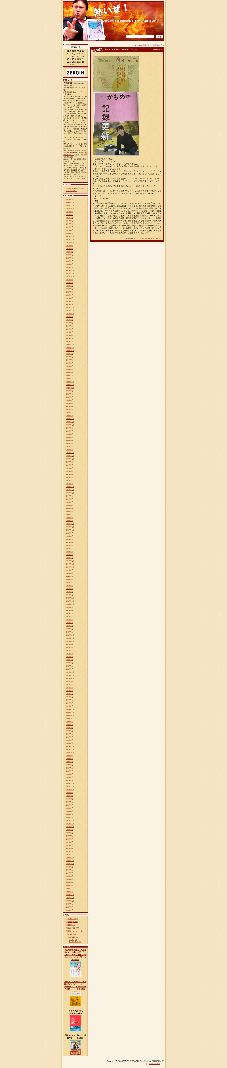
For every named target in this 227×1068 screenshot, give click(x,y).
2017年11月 (70, 456)
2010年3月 (69, 737)
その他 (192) (73, 940)
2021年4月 (69, 332)
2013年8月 (69, 610)
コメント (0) (145, 238)
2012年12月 (70, 635)
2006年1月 (69, 891)
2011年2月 (69, 703)
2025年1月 (69, 199)
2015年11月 (70, 527)
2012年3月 (69, 663)
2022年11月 (70, 273)
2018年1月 (69, 449)
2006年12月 (70, 857)
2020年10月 (70, 351)
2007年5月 (69, 842)
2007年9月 (69, 830)
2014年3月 (69, 589)
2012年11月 (70, 638)
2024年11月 (70, 205)
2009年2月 (69, 777)
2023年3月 (69, 264)
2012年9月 (69, 644)
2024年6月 (69, 221)
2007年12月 (70, 820)
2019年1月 (69, 415)
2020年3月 (69, 372)
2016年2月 (69, 517)
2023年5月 (69, 258)
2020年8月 (69, 357)
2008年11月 (70, 786)
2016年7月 (69, 502)
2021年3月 (69, 335)
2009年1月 (69, 780)
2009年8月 (69, 759)
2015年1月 (69, 558)
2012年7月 (69, 650)
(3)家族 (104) (70, 925)
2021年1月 (69, 341)
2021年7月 (69, 323)
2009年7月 (69, 762)
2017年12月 (70, 453)
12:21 (138, 238)
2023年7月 (69, 252)
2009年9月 (69, 755)
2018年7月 (69, 431)
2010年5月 (69, 731)
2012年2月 (69, 666)
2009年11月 (70, 749)
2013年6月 (69, 616)
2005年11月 (70, 898)
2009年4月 (69, 771)
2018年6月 (69, 434)
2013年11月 (70, 601)
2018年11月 (70, 422)
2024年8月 (69, 215)
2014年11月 (70, 564)
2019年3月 (69, 409)
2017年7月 (69, 465)
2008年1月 (69, 817)
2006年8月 (69, 870)
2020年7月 (69, 360)
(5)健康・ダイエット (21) (74, 931)
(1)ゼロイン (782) (72, 918)
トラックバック (156, 238)
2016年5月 (69, 508)
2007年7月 (69, 836)
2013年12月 (70, 598)
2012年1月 (69, 669)
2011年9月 (69, 681)
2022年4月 (69, 295)
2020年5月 (69, 366)
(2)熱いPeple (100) (72, 922)
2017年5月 (69, 471)
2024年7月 (69, 218)
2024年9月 (69, 211)
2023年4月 (69, 261)
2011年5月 (69, 694)
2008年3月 (69, 811)
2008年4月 (69, 808)
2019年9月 (69, 391)
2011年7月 (69, 687)
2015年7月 (69, 539)
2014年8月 (69, 573)
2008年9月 (69, 793)
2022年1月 (69, 304)
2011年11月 (70, 675)
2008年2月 (69, 814)
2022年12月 (70, 270)
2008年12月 (70, 783)
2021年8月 (69, 320)
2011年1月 (69, 706)
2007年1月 (69, 854)
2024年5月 (69, 224)
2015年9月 (69, 533)
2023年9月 (69, 245)
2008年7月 (69, 799)
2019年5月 (69, 403)
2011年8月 (69, 684)
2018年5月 (69, 437)
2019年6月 (69, 400)
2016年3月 (69, 514)
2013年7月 (69, 613)
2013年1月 (69, 632)
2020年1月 (69, 378)
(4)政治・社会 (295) (72, 928)
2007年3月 (69, 848)
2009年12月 (70, 746)
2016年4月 (69, 511)
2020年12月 (70, 344)
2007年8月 (69, 833)
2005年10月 (70, 901)
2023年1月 (69, 267)
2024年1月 (69, 233)
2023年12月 (70, 236)
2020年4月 (69, 369)
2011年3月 (69, 700)
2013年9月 (69, 607)
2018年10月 (70, 425)
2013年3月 (69, 626)
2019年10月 (70, 388)
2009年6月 (69, 765)
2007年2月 (69, 851)
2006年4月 (69, 882)
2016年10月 (70, 493)
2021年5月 (69, 329)
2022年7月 (69, 286)
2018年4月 (69, 440)
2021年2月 (69, 338)
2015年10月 (70, 530)
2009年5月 (69, 768)
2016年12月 (70, 487)
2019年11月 (70, 385)
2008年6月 (69, 802)
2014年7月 (69, 576)
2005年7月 (69, 910)
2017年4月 (69, 474)
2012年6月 (69, 653)
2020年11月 (70, 347)
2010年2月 (69, 740)
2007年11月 (70, 823)
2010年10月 (70, 715)
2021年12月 (70, 307)
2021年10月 (70, 313)
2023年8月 (69, 249)
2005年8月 (69, 907)
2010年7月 (69, 725)
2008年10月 (70, 789)
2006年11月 (70, 861)
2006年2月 (69, 888)
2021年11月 (70, 310)
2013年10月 (70, 604)
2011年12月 (70, 672)
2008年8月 (69, 796)
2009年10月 (70, 752)
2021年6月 (69, 326)
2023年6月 (69, 255)
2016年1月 (69, 521)
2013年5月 (69, 619)
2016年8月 (69, 499)
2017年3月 (69, 477)
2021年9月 (69, 317)
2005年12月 (70, 895)
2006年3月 (69, 885)
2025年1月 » (159, 45)
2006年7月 (69, 873)
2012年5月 (69, 657)
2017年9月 (69, 462)
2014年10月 (70, 567)
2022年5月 (69, 292)
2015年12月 (70, 524)
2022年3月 (69, 298)
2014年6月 (69, 579)
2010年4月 (69, 734)
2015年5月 (69, 545)
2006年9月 (69, 867)
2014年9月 (69, 570)
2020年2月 (69, 375)
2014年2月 (69, 592)
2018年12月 (70, 419)
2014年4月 (69, 585)
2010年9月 (69, 718)
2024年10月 (70, 208)
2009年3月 (69, 774)
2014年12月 (70, 561)
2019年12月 (70, 381)
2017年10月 (70, 459)
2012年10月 (70, 641)
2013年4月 (69, 623)
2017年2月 (69, 480)
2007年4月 (69, 845)
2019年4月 (69, 406)
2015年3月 (69, 551)
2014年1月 (69, 595)
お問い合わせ (154, 1064)
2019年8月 (69, 394)
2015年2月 (69, 555)
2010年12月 (70, 709)
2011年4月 (69, 697)
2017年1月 (69, 483)
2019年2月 (69, 412)
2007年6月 (69, 839)
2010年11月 (70, 712)
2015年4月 (69, 548)
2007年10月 (70, 827)
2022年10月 (70, 276)
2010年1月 (69, 743)
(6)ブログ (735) (71, 934)
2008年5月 (69, 805)
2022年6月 (69, 289)
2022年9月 (69, 279)
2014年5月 (69, 582)
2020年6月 (69, 363)
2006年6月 (69, 876)
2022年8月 (69, 283)
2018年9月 (69, 428)
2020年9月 (69, 354)
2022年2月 (69, 301)
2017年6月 (69, 468)
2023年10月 (70, 242)
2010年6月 (69, 728)
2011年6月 (69, 691)
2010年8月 (69, 721)
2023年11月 (70, 239)
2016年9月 (69, 496)
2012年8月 (69, 647)
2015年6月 (69, 542)
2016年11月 (70, 490)
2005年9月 (69, 904)
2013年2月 (69, 629)
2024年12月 (70, 202)
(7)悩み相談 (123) (72, 937)
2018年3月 (69, 443)
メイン (150, 45)
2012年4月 (69, 660)
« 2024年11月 (140, 45)
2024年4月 (69, 227)
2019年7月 (69, 397)
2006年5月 (69, 879)
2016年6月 (69, 505)
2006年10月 (70, 864)
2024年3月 (69, 230)
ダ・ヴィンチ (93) (75, 942)
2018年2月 (69, 446)
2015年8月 (69, 536)
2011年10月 (70, 678)
